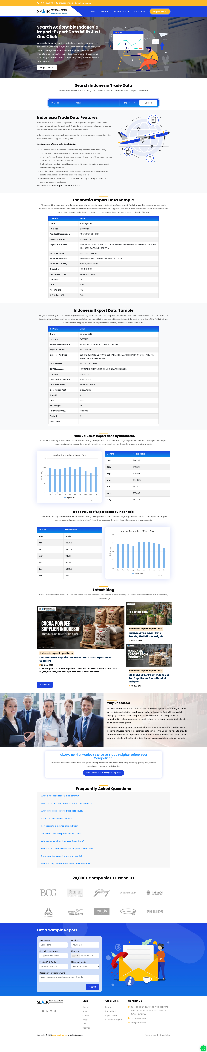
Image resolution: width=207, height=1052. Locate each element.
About (93, 11)
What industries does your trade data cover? (62, 810)
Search (104, 11)
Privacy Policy (164, 1035)
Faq (84, 1023)
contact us (139, 11)
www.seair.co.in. (59, 1035)
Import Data (111, 1011)
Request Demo (160, 11)
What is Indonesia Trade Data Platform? (60, 795)
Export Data (111, 1015)
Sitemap (86, 1028)
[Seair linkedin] (47, 1011)
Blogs (85, 1019)
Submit (92, 987)
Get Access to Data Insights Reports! (103, 772)
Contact (86, 1015)
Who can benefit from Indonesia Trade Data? (62, 841)
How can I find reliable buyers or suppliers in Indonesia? (67, 848)
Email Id (74, 940)
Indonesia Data (120, 11)
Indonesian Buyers (113, 1019)
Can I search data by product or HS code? (61, 833)
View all (44, 684)
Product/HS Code (47, 962)
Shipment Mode (78, 962)
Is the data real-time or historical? (57, 818)
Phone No (75, 951)
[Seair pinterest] (51, 1011)
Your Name (44, 940)
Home (85, 1007)
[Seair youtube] (43, 1011)
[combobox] (75, 955)
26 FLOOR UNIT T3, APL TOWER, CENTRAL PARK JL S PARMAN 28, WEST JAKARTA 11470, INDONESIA (149, 1011)
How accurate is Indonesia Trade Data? (59, 826)
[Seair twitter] (55, 1011)
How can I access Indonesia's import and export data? (66, 803)
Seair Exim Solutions (138, 727)
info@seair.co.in (138, 1022)
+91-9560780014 (139, 1018)
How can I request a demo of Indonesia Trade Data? (65, 863)
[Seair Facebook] (39, 1011)
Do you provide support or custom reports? (61, 856)
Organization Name (48, 951)
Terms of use (150, 1035)
